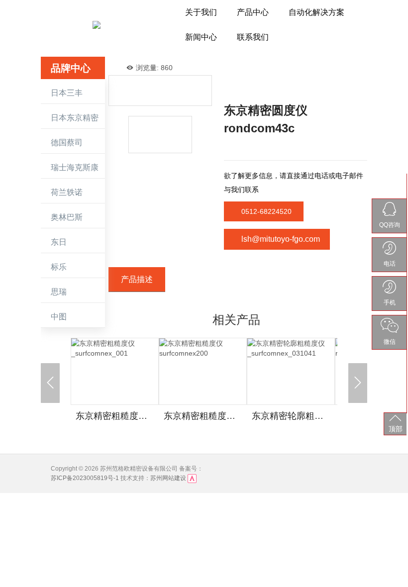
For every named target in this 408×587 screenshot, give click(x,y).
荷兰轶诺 (67, 192)
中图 (59, 316)
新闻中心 (201, 37)
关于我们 (201, 12)
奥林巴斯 (67, 217)
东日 (59, 242)
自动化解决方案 (316, 12)
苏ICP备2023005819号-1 (85, 478)
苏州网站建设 (168, 478)
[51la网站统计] (192, 478)
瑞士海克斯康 (75, 167)
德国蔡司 (67, 142)
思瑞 (59, 292)
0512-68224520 (266, 211)
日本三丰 (67, 93)
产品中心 (253, 12)
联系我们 (253, 37)
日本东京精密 (75, 117)
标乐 (59, 267)
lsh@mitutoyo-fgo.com (280, 239)
